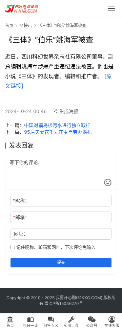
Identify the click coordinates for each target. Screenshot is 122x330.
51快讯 (25, 25)
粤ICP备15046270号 (63, 303)
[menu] (111, 8)
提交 (61, 262)
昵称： (21, 200)
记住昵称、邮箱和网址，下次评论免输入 (55, 247)
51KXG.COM (89, 297)
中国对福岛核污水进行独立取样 (57, 125)
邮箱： (21, 217)
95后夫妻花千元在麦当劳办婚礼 (58, 132)
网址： (21, 234)
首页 (9, 25)
